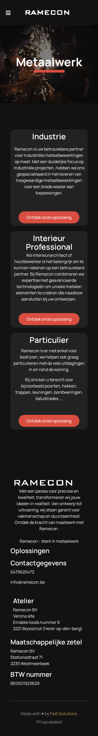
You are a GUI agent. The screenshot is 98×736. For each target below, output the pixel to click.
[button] (88, 12)
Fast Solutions (63, 713)
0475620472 (22, 572)
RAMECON (47, 12)
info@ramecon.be (27, 582)
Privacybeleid (49, 722)
